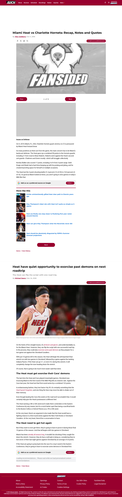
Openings (43, 480)
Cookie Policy (81, 484)
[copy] (27, 41)
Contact (60, 480)
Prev (21, 99)
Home (18, 251)
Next (70, 99)
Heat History (26, 251)
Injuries (55, 3)
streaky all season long (36, 434)
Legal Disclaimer (100, 484)
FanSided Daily (99, 480)
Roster (49, 3)
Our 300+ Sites (81, 480)
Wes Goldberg (20, 37)
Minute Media (14, 492)
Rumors (26, 3)
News (20, 3)
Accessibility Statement (24, 487)
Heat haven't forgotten (24, 390)
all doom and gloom (51, 345)
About (18, 480)
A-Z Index (43, 487)
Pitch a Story (20, 484)
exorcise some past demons (48, 350)
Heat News (25, 466)
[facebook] (105, 2)
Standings (42, 3)
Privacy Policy (45, 484)
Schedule (34, 3)
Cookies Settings (63, 487)
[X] (109, 2)
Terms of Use (62, 484)
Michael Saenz (20, 278)
